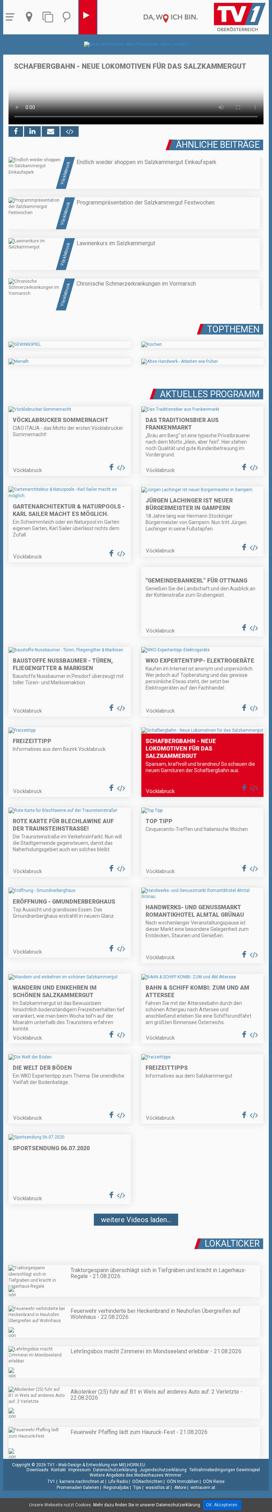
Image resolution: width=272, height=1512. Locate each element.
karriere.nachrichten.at (82, 1481)
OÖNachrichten (147, 1481)
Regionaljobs (116, 1487)
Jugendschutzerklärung (163, 1469)
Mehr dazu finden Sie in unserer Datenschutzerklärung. (147, 1504)
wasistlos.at (158, 1487)
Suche (68, 17)
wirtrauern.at (203, 1487)
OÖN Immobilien (183, 1481)
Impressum (79, 1469)
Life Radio (118, 1481)
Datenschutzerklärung (115, 1469)
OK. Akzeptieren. (222, 1504)
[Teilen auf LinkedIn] (32, 131)
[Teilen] (51, 131)
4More (180, 1487)
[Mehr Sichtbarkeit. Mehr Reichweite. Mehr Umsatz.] (136, 44)
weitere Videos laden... (136, 1219)
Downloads (38, 1469)
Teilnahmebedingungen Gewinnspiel (224, 1469)
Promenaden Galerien (78, 1487)
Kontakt (58, 1469)
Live (88, 17)
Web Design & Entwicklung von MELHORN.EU (101, 1464)
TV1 (51, 1481)
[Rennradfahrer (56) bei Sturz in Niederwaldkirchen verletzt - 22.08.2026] (136, 1241)
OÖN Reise (214, 1481)
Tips (137, 1487)
